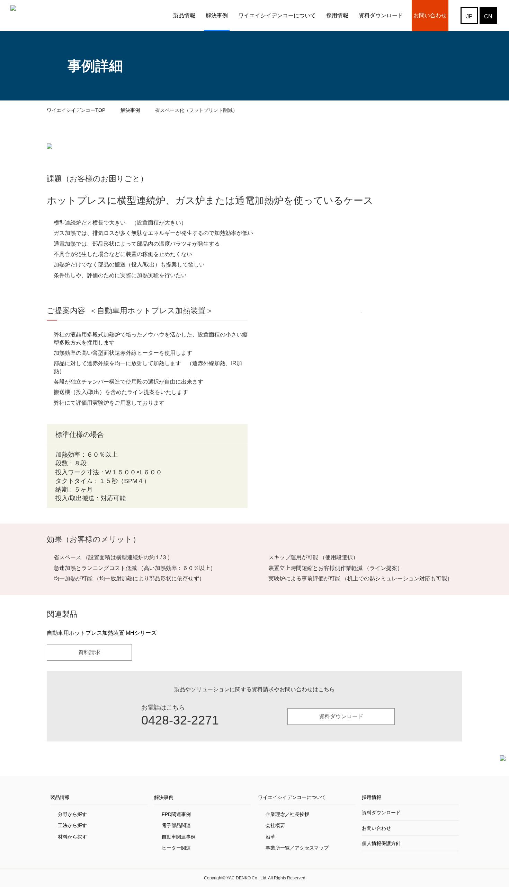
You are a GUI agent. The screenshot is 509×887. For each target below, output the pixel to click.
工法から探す (72, 825)
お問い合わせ (430, 15)
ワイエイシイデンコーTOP (76, 110)
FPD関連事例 (176, 814)
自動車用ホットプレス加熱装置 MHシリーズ (102, 633)
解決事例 (217, 15)
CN (488, 16)
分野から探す (72, 814)
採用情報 (337, 15)
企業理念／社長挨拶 (287, 814)
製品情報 (184, 15)
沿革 (270, 837)
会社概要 (275, 825)
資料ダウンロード (381, 15)
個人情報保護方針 (381, 843)
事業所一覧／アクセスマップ (297, 848)
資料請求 (89, 652)
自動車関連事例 (179, 837)
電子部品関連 (176, 825)
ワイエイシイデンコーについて (277, 15)
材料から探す (72, 837)
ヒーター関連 (176, 848)
